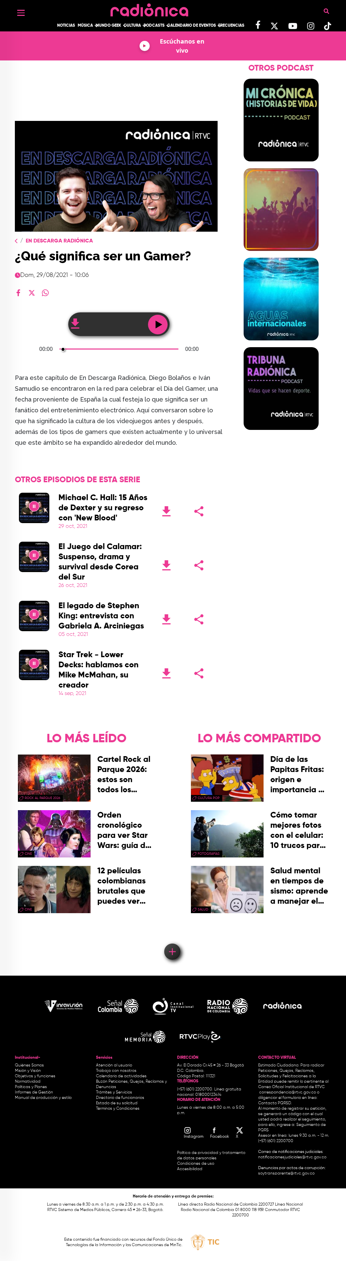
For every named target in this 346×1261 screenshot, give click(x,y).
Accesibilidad (190, 1169)
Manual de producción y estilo (43, 1098)
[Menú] (21, 13)
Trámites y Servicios (114, 1092)
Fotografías (209, 853)
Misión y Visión (28, 1071)
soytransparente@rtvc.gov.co (286, 1174)
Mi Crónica (281, 165)
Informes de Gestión (34, 1092)
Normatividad (28, 1082)
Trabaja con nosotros (116, 1071)
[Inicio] (149, 8)
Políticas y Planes (31, 1087)
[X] (31, 292)
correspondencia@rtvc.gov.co (287, 1092)
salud (203, 909)
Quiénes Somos (29, 1065)
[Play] (34, 507)
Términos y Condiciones (118, 1109)
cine (28, 853)
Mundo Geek (108, 26)
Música (85, 26)
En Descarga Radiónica (59, 241)
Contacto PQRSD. (275, 1103)
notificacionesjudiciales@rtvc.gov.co (292, 1157)
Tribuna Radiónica (281, 434)
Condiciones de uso (195, 1164)
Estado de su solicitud (117, 1103)
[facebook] (18, 292)
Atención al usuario (114, 1065)
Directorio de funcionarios (120, 1098)
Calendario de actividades (121, 1076)
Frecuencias (231, 26)
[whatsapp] (45, 292)
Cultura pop (209, 798)
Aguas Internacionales (281, 344)
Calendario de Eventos (191, 26)
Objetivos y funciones (35, 1076)
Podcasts (154, 26)
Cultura (132, 26)
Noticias (66, 26)
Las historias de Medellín (281, 255)
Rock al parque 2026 (42, 798)
